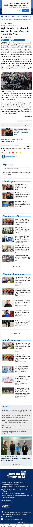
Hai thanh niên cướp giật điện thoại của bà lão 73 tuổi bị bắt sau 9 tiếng (22, 322)
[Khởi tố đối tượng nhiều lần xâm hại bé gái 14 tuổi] (16, 446)
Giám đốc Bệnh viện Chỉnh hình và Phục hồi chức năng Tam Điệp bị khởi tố (22, 230)
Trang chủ (3, 526)
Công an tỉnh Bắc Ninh (7, 141)
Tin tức (7, 17)
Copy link (10, 526)
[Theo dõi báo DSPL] (16, 40)
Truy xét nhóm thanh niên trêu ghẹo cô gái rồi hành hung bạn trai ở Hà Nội (22, 258)
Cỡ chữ (16, 526)
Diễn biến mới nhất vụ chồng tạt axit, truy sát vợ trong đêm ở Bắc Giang (22, 131)
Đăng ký (26, 10)
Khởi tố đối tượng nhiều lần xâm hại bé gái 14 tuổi (16, 459)
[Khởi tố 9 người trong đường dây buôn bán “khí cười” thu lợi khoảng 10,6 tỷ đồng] (8, 221)
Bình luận (23, 526)
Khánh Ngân (7, 37)
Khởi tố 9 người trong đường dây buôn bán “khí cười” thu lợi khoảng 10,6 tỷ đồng (22, 221)
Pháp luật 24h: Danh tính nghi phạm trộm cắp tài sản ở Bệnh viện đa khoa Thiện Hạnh (22, 280)
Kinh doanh (25, 17)
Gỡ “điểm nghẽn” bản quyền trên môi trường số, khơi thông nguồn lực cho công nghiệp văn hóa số (22, 249)
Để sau (18, 10)
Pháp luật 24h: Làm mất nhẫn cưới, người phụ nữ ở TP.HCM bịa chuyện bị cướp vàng (16, 416)
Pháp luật (15, 17)
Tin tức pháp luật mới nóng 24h (18, 125)
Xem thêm (16, 267)
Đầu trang (21, 522)
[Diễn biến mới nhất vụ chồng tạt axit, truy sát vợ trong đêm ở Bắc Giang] (7, 132)
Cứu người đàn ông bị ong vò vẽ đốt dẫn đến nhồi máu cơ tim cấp (21, 368)
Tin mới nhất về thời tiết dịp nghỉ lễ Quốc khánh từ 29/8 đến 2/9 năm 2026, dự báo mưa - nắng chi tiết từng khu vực (22, 391)
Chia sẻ (29, 526)
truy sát (13, 139)
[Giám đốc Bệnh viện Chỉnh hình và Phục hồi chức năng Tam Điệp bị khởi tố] (8, 230)
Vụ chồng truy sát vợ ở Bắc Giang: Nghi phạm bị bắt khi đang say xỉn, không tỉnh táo (22, 195)
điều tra (7, 139)
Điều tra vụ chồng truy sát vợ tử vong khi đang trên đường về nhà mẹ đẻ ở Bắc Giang (22, 204)
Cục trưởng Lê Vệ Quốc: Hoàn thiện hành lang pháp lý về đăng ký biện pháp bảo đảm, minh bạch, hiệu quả (22, 239)
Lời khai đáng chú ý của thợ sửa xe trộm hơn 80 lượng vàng (22, 312)
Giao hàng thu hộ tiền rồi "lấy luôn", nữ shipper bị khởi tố (22, 302)
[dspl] (2, 16)
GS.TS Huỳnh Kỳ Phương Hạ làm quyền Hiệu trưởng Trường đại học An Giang (22, 379)
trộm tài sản (19, 139)
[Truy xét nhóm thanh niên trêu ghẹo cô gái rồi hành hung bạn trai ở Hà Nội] (8, 258)
